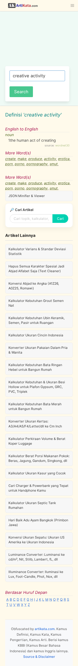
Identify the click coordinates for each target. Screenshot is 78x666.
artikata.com (45, 629)
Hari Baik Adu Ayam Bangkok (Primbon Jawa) (38, 522)
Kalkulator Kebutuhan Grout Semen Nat (36, 303)
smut (54, 164)
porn (9, 164)
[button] (72, 5)
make (22, 159)
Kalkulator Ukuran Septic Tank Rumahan (32, 505)
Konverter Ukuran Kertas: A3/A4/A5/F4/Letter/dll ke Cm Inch (35, 423)
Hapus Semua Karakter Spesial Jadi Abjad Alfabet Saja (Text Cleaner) (36, 268)
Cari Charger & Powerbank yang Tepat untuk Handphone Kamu (38, 488)
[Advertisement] (39, 41)
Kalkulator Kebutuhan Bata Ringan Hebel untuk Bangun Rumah (35, 367)
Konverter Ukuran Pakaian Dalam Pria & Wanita (38, 350)
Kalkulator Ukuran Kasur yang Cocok (37, 473)
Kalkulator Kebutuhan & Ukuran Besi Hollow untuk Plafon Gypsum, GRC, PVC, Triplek (36, 387)
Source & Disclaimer (39, 657)
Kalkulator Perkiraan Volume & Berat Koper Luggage (36, 441)
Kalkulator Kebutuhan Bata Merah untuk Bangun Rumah (35, 406)
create (10, 159)
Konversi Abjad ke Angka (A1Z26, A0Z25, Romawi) (33, 285)
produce (35, 159)
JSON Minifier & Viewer (26, 196)
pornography (37, 164)
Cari (60, 218)
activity (50, 159)
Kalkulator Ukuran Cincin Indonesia (35, 335)
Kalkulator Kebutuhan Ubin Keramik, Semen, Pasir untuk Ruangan (36, 320)
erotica (64, 159)
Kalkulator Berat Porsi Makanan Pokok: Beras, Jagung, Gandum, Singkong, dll (39, 458)
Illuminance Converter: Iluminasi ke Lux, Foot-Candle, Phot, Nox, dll (35, 574)
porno (19, 164)
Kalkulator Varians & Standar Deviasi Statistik (37, 251)
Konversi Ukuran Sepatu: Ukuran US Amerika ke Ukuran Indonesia (36, 539)
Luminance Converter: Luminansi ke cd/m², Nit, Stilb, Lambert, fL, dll (36, 557)
